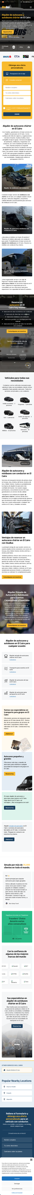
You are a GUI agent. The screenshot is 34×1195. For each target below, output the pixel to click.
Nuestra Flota (11, 357)
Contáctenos (13, 659)
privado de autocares (16, 826)
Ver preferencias (17, 1188)
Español (3, 2)
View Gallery (24, 463)
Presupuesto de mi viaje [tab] (17, 73)
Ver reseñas (18, 938)
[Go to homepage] (7, 6)
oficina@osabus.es (27, 2)
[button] (31, 1160)
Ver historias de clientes (17, 346)
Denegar (17, 1183)
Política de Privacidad (17, 1192)
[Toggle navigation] (31, 7)
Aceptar (17, 1178)
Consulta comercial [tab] (15, 80)
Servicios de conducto (23, 358)
